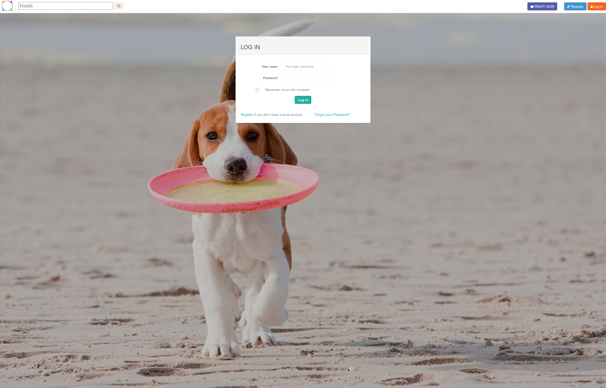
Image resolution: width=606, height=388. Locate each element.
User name (269, 66)
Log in (598, 6)
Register (577, 6)
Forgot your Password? (332, 114)
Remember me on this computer (287, 90)
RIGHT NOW (544, 6)
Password (270, 77)
